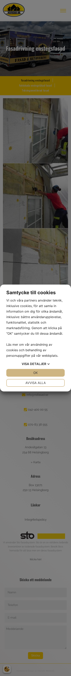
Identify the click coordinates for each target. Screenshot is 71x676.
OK (35, 373)
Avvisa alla (35, 383)
